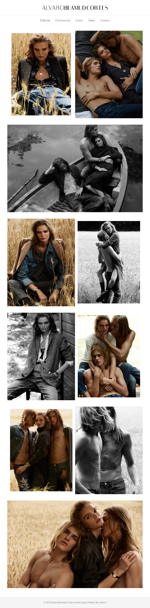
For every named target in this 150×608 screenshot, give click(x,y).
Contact (105, 20)
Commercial (62, 20)
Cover (79, 20)
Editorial (45, 20)
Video (91, 20)
